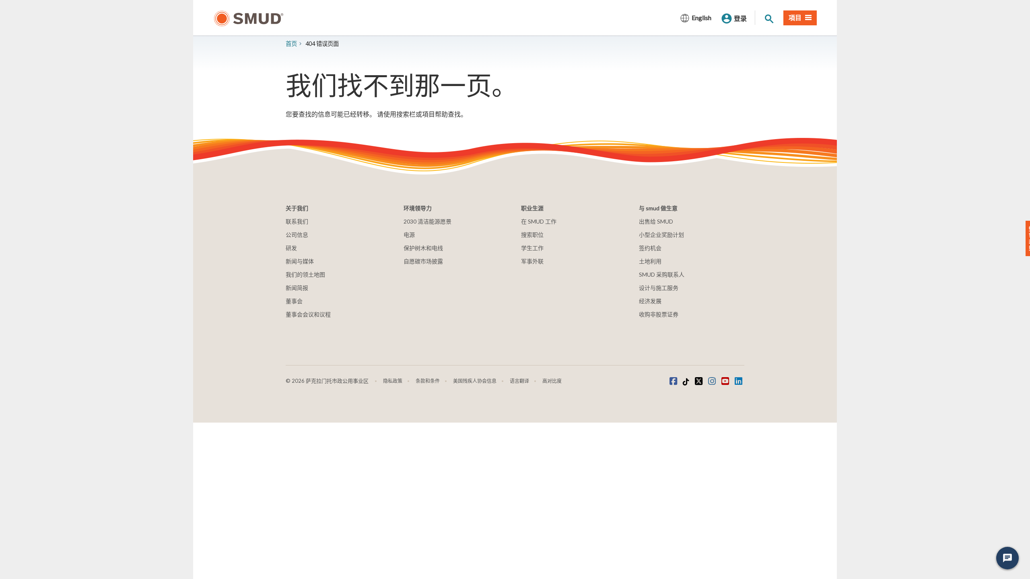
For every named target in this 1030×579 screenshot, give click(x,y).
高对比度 (552, 381)
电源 (409, 234)
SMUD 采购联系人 (661, 274)
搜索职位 (532, 234)
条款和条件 (428, 381)
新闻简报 (297, 287)
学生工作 (532, 247)
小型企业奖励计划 (661, 234)
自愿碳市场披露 (423, 261)
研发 (291, 247)
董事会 (294, 301)
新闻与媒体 (300, 261)
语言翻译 (519, 381)
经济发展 (650, 301)
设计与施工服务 (658, 287)
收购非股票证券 (658, 314)
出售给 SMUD (656, 221)
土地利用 (650, 261)
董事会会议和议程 (308, 314)
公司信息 (297, 234)
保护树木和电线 (423, 247)
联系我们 (297, 221)
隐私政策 (392, 381)
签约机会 (650, 247)
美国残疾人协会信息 (474, 381)
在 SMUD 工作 (538, 221)
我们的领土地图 (305, 274)
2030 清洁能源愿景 (427, 221)
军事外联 (532, 261)
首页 (291, 43)
